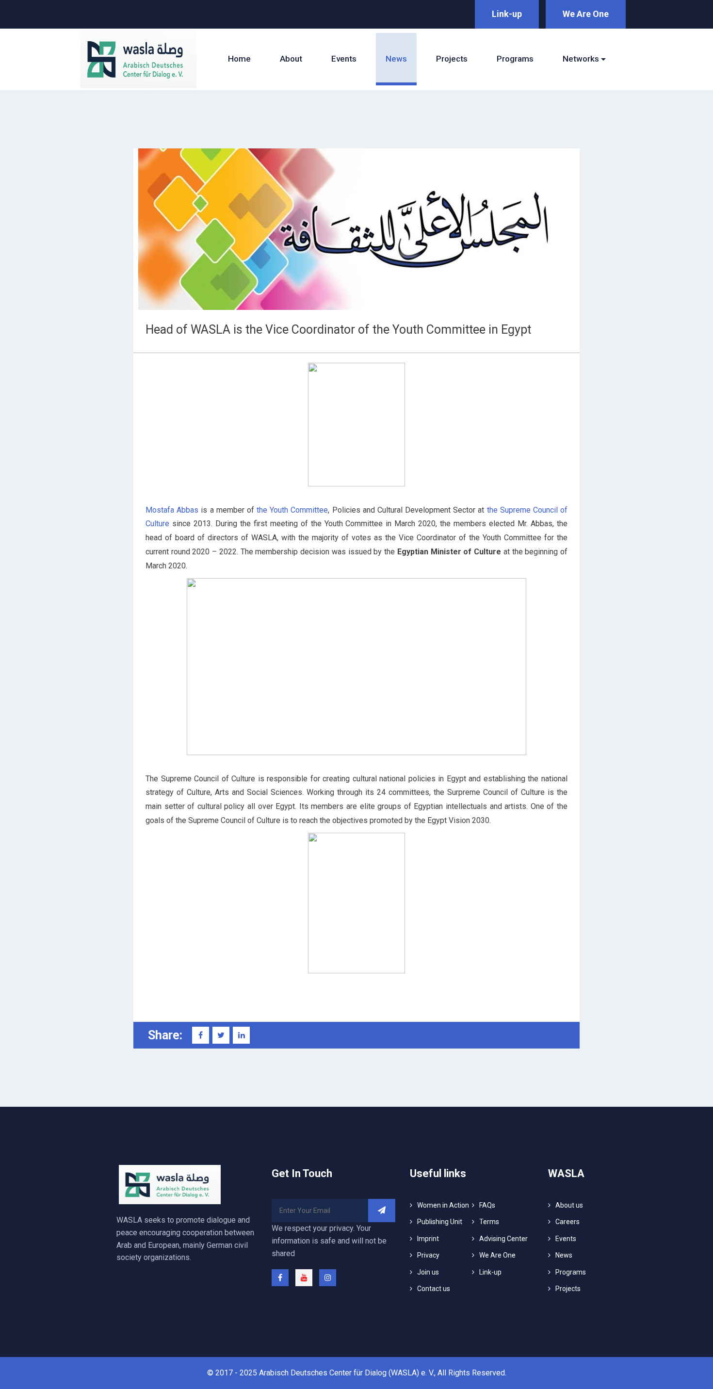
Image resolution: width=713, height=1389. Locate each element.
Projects (452, 59)
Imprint (428, 1239)
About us (569, 1205)
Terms (489, 1222)
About (291, 59)
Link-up (507, 14)
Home (239, 59)
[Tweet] (220, 1035)
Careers (567, 1222)
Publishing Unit (439, 1222)
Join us (428, 1272)
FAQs (487, 1205)
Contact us (433, 1288)
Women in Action (443, 1205)
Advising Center (503, 1239)
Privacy (428, 1255)
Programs (515, 59)
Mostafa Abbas (172, 510)
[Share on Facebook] (200, 1035)
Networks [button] (581, 59)
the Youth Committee (292, 510)
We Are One (586, 14)
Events (343, 59)
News (396, 59)
